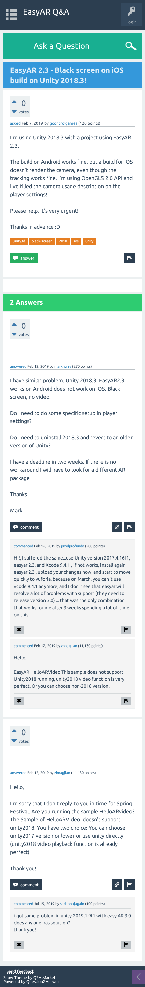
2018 (63, 241)
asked (15, 123)
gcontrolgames (63, 123)
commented (23, 546)
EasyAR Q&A (46, 11)
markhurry (62, 366)
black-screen (42, 241)
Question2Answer (42, 981)
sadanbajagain (72, 904)
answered (18, 366)
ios (76, 241)
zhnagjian (69, 646)
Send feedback (20, 971)
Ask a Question (62, 45)
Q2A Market (44, 977)
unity (89, 241)
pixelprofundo (72, 546)
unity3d (19, 241)
